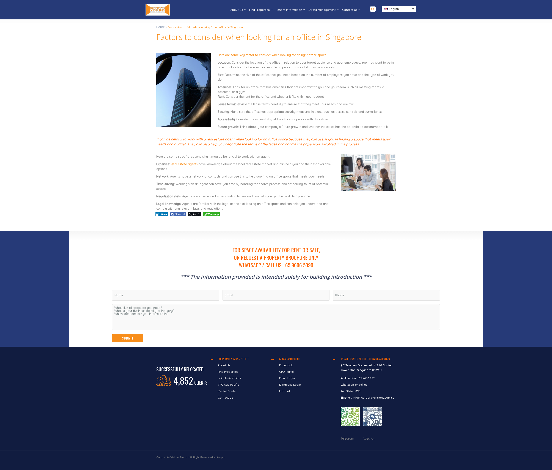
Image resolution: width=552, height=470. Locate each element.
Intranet (284, 391)
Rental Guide (226, 391)
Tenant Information (289, 9)
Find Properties (259, 9)
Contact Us (349, 9)
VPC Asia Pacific (228, 384)
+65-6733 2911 (366, 378)
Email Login (287, 378)
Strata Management (322, 9)
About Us (237, 9)
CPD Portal (286, 371)
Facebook (286, 365)
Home (160, 27)
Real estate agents (184, 164)
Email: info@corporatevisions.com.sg (369, 397)
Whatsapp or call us (354, 384)
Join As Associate (229, 378)
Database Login (290, 384)
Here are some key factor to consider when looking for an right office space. (272, 55)
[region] (276, 289)
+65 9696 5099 (351, 391)
